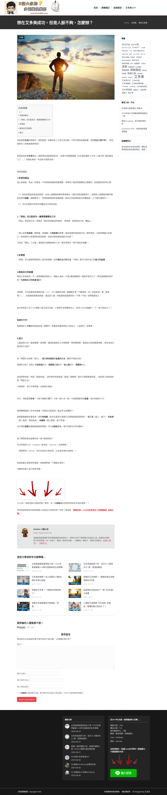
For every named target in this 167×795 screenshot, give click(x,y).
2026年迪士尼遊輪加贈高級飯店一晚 (134, 114)
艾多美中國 (135, 80)
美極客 (124, 74)
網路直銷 (125, 70)
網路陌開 (144, 70)
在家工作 (142, 54)
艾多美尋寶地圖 (137, 83)
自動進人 (130, 77)
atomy (126, 44)
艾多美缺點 (127, 89)
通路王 (124, 93)
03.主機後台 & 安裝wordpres (83, 772)
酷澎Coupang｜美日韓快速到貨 (134, 122)
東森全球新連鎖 (126, 60)
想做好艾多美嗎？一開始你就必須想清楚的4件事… (98, 579)
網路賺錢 (135, 70)
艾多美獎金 (132, 86)
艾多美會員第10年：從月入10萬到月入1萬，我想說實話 (98, 565)
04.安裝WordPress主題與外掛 (83, 764)
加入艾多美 (136, 54)
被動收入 (136, 90)
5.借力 (20, 132)
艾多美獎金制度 (142, 86)
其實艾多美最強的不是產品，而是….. (45, 605)
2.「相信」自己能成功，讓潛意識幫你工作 (34, 119)
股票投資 (124, 77)
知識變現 (131, 67)
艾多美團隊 (126, 83)
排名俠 (132, 57)
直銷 (124, 66)
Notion (125, 50)
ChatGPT (136, 47)
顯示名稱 (21, 673)
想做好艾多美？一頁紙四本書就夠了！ (46, 592)
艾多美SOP (126, 80)
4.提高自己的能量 (25, 128)
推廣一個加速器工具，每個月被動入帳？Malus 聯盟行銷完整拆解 (85, 747)
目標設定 (143, 63)
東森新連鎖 (125, 63)
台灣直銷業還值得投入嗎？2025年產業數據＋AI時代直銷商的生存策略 (47, 565)
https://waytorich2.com (42, 533)
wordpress (139, 50)
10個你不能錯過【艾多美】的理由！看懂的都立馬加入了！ (97, 605)
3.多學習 (21, 124)
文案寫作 (139, 57)
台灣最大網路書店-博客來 (132, 108)
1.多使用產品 (23, 115)
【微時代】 (42, 543)
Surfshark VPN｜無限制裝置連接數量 (134, 130)
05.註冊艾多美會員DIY (80, 756)
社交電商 (138, 67)
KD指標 (143, 47)
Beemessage (126, 48)
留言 (19, 644)
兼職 (130, 54)
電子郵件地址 (23, 680)
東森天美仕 (135, 60)
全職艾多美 (125, 54)
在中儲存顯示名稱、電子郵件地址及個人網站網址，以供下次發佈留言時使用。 (52, 693)
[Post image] (23, 567)
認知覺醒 (143, 90)
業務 (131, 63)
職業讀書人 (140, 73)
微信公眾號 (125, 57)
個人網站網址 (23, 686)
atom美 (135, 44)
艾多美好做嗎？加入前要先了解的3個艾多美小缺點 (47, 579)
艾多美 (21, 37)
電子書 (130, 93)
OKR (131, 51)
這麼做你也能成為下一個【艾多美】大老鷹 (98, 592)
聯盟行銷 (131, 73)
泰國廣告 (137, 63)
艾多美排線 (125, 86)
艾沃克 (147, 791)
